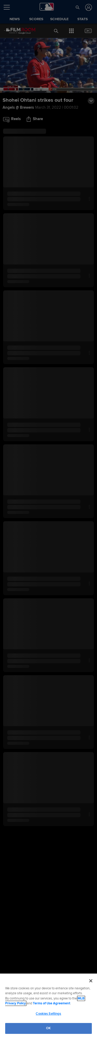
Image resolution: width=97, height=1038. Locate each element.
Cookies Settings (48, 1014)
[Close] (90, 981)
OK (48, 1028)
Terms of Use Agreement (51, 1003)
